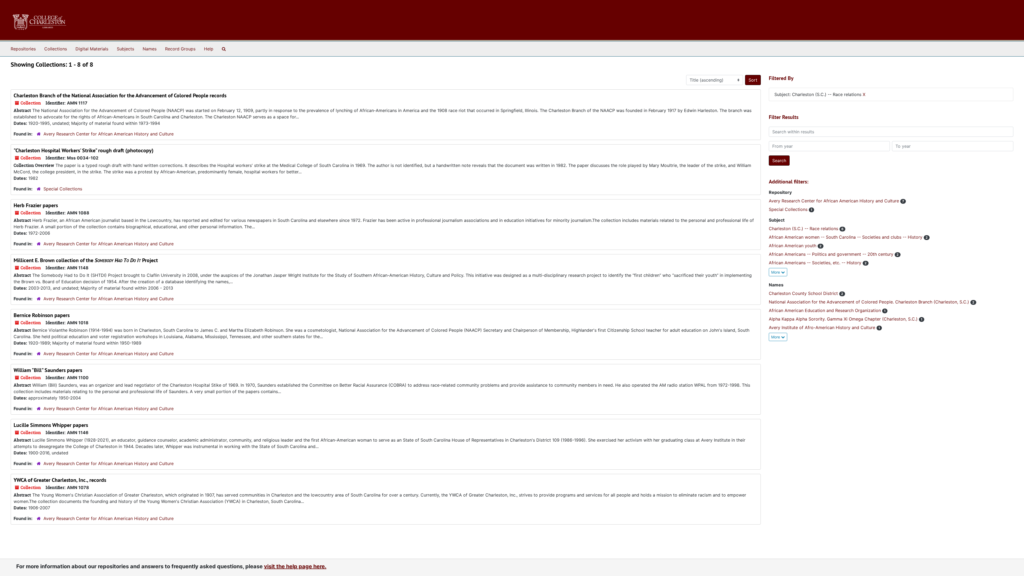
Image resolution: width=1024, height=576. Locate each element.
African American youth (793, 245)
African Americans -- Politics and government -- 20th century (832, 254)
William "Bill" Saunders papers (48, 370)
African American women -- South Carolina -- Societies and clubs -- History (846, 237)
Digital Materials (91, 48)
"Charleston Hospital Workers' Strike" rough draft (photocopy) (84, 150)
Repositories (23, 48)
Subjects (125, 48)
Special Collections (62, 188)
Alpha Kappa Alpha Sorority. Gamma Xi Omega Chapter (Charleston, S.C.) (844, 319)
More (776, 272)
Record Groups (180, 48)
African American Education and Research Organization (825, 310)
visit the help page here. (295, 566)
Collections (55, 48)
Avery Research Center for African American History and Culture (108, 134)
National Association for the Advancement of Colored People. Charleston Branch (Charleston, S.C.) (869, 302)
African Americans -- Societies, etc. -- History (816, 262)
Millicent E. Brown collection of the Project (86, 260)
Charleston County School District (804, 293)
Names (150, 48)
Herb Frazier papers (36, 205)
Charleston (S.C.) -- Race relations (804, 228)
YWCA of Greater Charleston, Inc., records (60, 480)
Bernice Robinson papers (42, 315)
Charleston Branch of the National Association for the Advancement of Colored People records (120, 95)
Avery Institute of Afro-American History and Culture (823, 327)
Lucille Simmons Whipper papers (51, 425)
